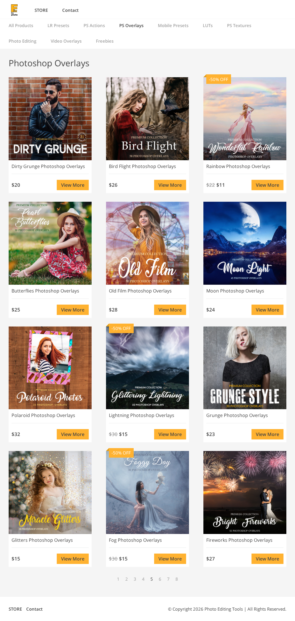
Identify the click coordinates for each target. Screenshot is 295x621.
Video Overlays (66, 41)
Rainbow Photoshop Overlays (238, 166)
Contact (70, 10)
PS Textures (239, 25)
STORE (41, 10)
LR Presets (58, 25)
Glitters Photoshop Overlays (42, 540)
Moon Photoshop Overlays (235, 291)
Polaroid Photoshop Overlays (43, 415)
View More (72, 185)
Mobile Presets (173, 25)
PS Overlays (131, 25)
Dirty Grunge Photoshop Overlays (48, 166)
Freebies (105, 41)
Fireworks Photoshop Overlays (239, 540)
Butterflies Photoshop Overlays (45, 291)
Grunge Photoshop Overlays (237, 415)
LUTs (208, 25)
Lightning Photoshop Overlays (141, 415)
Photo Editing (22, 41)
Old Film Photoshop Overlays (140, 291)
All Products (21, 25)
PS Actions (94, 25)
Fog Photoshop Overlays (135, 540)
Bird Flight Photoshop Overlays (142, 166)
